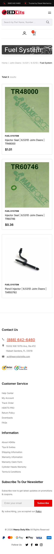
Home (5, 63)
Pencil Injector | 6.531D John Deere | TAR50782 (25, 290)
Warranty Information (12, 457)
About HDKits (8, 442)
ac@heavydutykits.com (18, 356)
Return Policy (8, 412)
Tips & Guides (8, 447)
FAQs (4, 422)
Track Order (8, 403)
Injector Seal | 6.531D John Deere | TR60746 (24, 217)
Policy (39, 511)
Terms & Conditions (11, 471)
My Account (8, 398)
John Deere (15, 63)
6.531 (26, 63)
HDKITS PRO (8, 408)
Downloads (7, 417)
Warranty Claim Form (12, 462)
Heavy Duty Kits (21, 529)
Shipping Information (12, 452)
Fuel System (12, 136)
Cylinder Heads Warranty (14, 467)
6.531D (34, 63)
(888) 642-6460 (21, 340)
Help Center (8, 393)
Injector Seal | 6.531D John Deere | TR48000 (24, 141)
